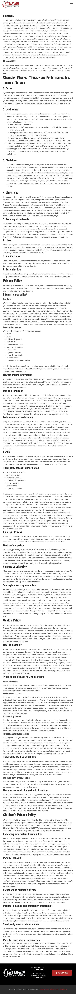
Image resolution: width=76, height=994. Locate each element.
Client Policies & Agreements (58, 989)
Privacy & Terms (44, 989)
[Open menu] (71, 4)
